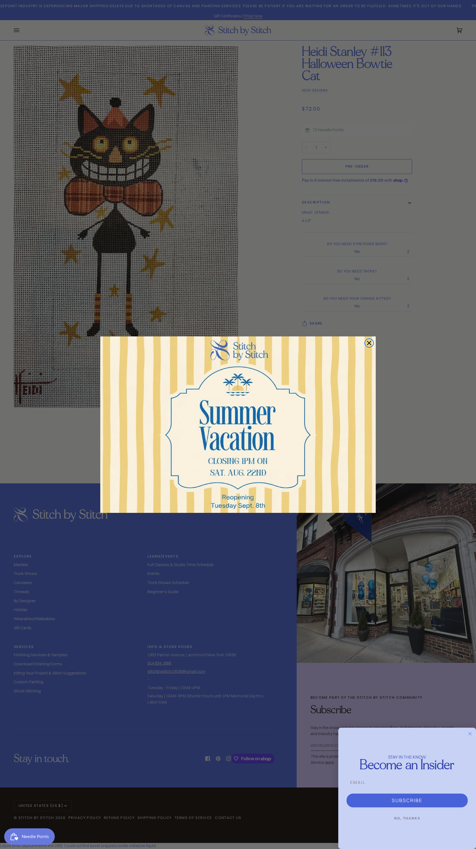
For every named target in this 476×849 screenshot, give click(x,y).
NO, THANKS (407, 818)
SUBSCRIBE (407, 800)
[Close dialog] (369, 343)
